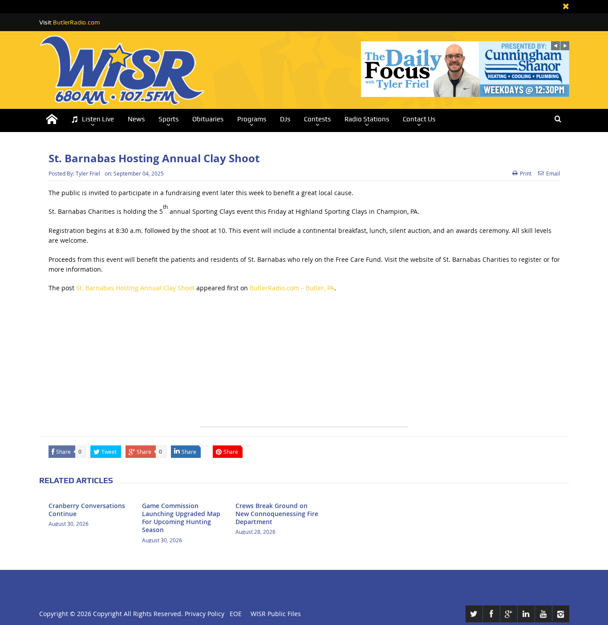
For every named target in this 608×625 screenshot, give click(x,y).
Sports (168, 119)
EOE (234, 613)
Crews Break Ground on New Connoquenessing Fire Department (276, 513)
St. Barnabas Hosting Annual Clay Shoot (135, 288)
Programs (251, 119)
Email (553, 173)
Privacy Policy (204, 613)
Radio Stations (367, 119)
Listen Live (98, 119)
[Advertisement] (304, 364)
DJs (285, 119)
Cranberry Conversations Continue (87, 509)
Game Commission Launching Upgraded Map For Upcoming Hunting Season (181, 517)
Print (525, 173)
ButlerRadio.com (76, 22)
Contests (317, 119)
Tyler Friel (88, 173)
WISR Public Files (276, 613)
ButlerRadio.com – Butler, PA (292, 288)
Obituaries (207, 119)
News (136, 119)
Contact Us (419, 119)
